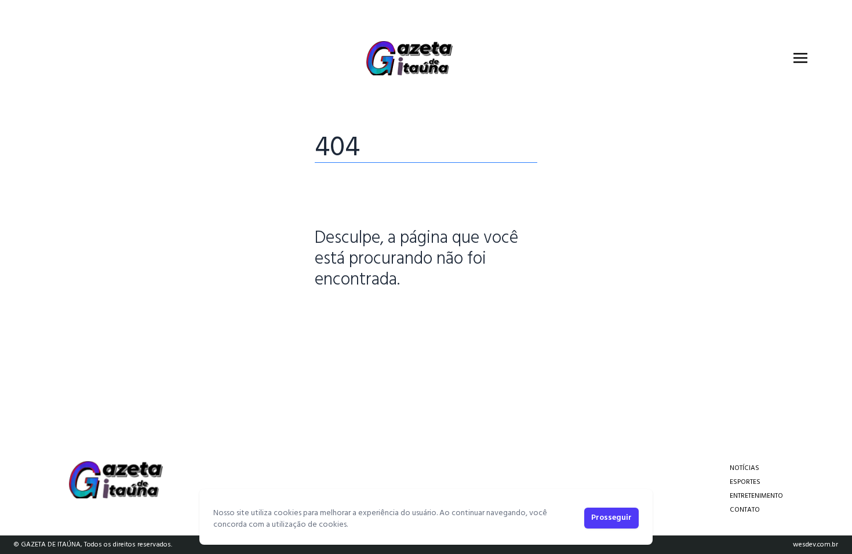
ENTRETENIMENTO (756, 496)
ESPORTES (745, 482)
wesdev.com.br (815, 545)
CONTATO (745, 510)
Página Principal (354, 315)
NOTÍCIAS (744, 468)
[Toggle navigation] (800, 58)
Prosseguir (611, 517)
